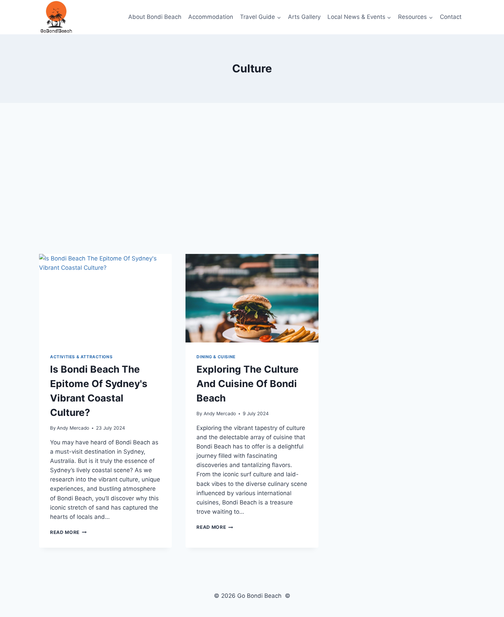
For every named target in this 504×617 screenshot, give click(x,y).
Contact (450, 16)
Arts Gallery (304, 16)
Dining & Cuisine (216, 356)
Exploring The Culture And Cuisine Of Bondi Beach (247, 383)
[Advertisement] (252, 178)
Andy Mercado (73, 428)
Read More (68, 532)
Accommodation (210, 16)
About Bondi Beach (154, 16)
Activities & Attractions (81, 356)
